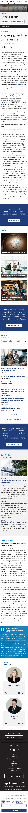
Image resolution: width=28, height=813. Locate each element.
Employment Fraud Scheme (14, 759)
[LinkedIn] (10, 750)
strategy (3, 90)
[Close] (26, 793)
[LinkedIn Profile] (23, 693)
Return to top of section (14, 419)
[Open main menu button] (26, 2)
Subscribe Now (14, 776)
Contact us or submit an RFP (12, 21)
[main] (14, 406)
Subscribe (14, 763)
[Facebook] (14, 750)
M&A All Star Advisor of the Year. (17, 601)
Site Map (14, 766)
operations (20, 88)
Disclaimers (14, 756)
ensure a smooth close (10, 159)
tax (5, 86)
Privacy (14, 761)
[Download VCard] (19, 693)
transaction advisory (20, 84)
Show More (13, 414)
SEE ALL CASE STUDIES (7, 457)
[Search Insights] (25, 341)
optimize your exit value (11, 193)
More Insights (5, 337)
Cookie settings (14, 770)
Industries (4, 13)
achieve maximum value (10, 175)
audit (2, 86)
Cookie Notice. (19, 802)
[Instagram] (18, 750)
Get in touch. (12, 737)
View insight (13, 220)
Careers (14, 754)
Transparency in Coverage (14, 768)
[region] (14, 802)
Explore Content (5, 26)
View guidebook (13, 444)
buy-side (17, 145)
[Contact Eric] (6, 724)
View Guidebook (13, 325)
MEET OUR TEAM (6, 664)
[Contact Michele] (6, 693)
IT (12, 149)
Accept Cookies (14, 810)
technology (12, 88)
